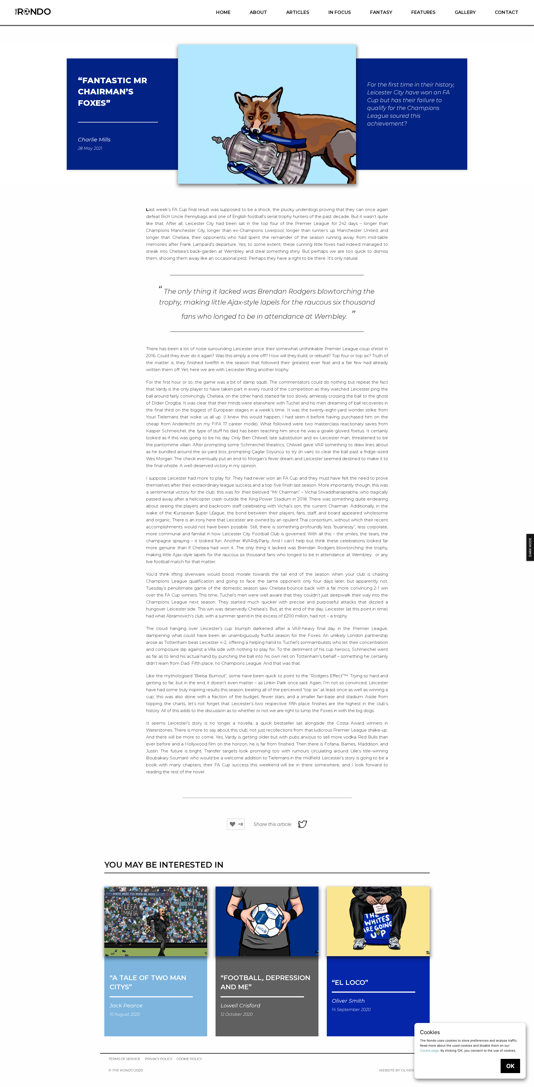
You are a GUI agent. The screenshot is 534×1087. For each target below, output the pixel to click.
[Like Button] (232, 824)
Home (223, 12)
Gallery (465, 12)
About (258, 12)
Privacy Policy (158, 1059)
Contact (506, 12)
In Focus (339, 12)
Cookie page (429, 1050)
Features (423, 12)
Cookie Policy (189, 1059)
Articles (297, 12)
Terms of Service (124, 1059)
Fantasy (381, 12)
